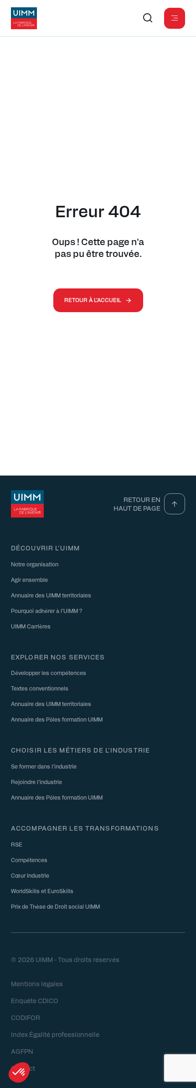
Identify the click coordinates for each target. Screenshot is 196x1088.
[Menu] (174, 18)
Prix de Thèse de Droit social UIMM (55, 906)
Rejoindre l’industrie (36, 781)
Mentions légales (37, 983)
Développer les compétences (48, 672)
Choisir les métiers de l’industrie (80, 750)
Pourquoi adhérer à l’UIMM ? (46, 610)
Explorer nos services (58, 657)
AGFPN (22, 1051)
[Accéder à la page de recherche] (147, 18)
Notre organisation (34, 564)
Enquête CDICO (34, 1000)
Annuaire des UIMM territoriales (51, 595)
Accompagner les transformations (85, 828)
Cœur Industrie (30, 875)
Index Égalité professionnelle (55, 1034)
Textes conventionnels (39, 688)
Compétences (29, 859)
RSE (16, 844)
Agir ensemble (29, 579)
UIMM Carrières (31, 626)
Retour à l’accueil (92, 299)
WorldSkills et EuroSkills (42, 890)
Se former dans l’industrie (44, 766)
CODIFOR (25, 1017)
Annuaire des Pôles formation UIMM (57, 719)
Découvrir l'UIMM (45, 548)
